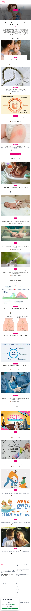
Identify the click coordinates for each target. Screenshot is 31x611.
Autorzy (2, 580)
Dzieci (16, 587)
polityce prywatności (12, 604)
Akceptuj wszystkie (9, 608)
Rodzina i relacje (18, 589)
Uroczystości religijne (18, 592)
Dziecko (15, 87)
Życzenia (17, 596)
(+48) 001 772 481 (4, 575)
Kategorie (17, 580)
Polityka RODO (21, 602)
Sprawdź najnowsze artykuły (15, 154)
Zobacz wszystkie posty (15, 160)
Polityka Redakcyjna (26, 602)
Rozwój (17, 583)
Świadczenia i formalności (19, 590)
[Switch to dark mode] (27, 2)
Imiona (15, 57)
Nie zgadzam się (9, 606)
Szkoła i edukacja (18, 593)
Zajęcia (15, 519)
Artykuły (17, 562)
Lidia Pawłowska (3, 583)
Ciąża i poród (15, 306)
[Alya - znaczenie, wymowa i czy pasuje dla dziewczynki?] (15, 50)
